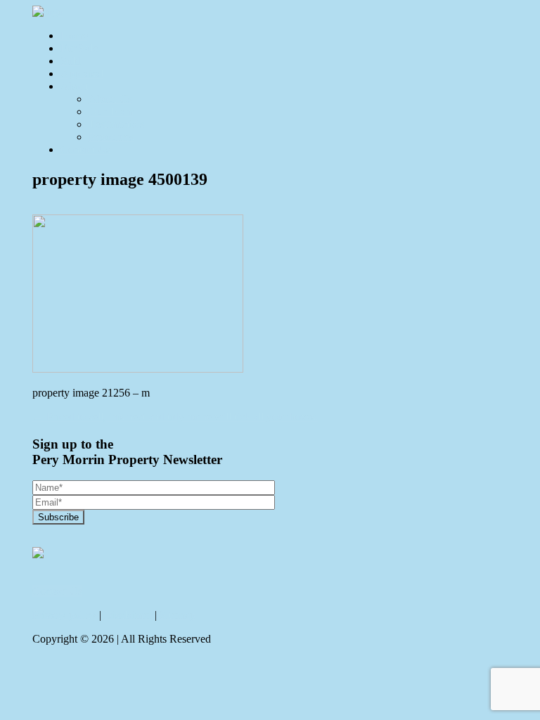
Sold (70, 61)
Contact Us (85, 149)
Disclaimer (128, 615)
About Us (110, 99)
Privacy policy (64, 615)
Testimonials (116, 124)
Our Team (111, 111)
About (74, 86)
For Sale (79, 48)
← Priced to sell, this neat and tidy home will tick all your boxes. (175, 417)
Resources (111, 137)
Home (74, 35)
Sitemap (177, 615)
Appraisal (81, 73)
